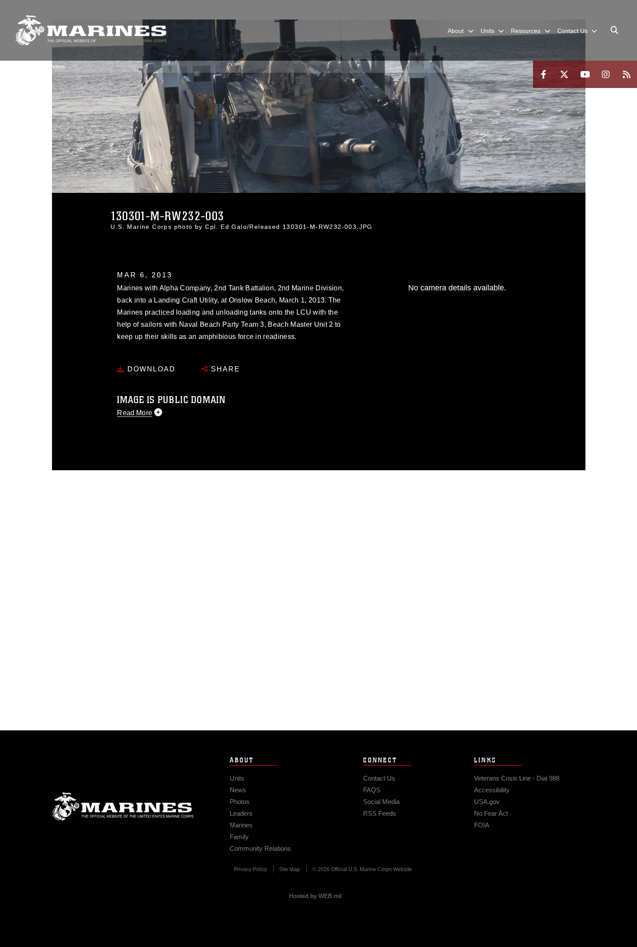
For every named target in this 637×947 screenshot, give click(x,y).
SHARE (224, 369)
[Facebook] (543, 74)
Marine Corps (123, 806)
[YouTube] (585, 74)
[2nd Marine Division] (91, 30)
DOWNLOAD (150, 369)
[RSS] (626, 74)
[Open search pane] (614, 30)
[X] (564, 74)
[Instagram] (605, 74)
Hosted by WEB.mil (315, 895)
